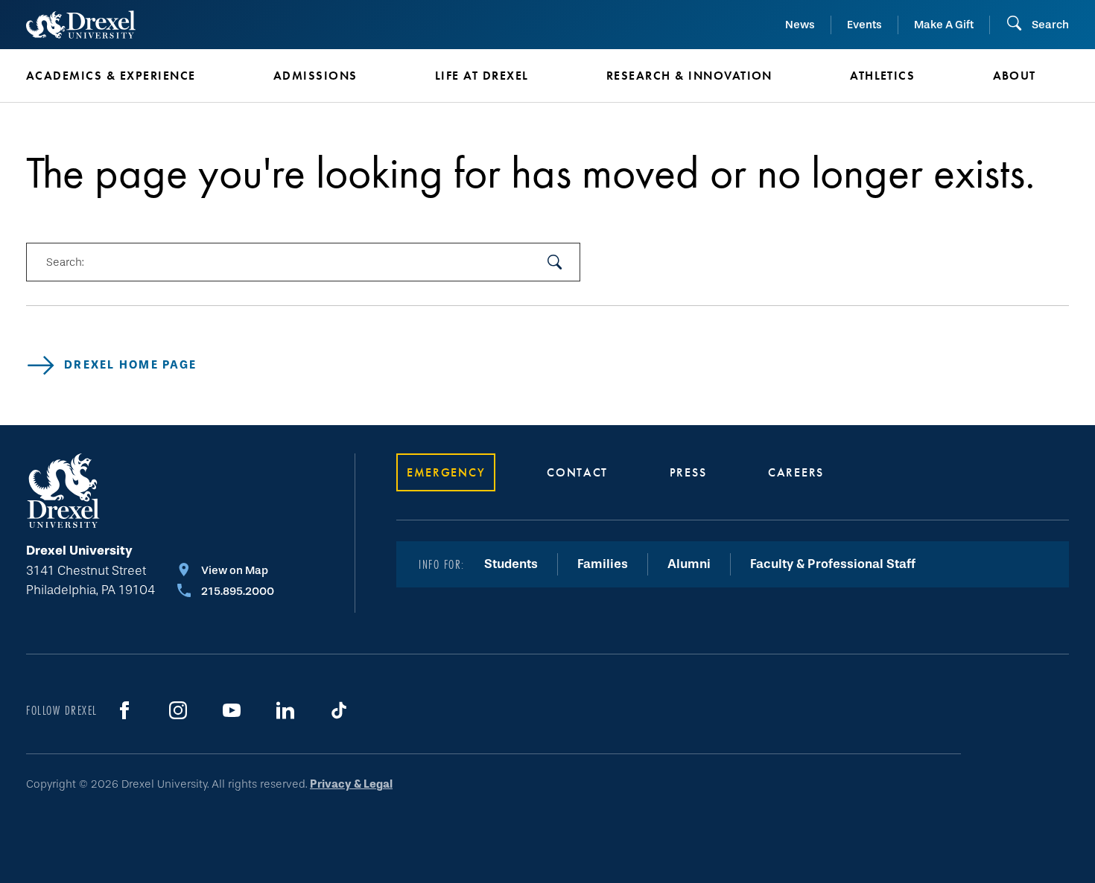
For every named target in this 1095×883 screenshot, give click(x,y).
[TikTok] (339, 710)
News (800, 24)
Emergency (446, 472)
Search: (64, 262)
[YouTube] (232, 710)
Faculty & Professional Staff (832, 564)
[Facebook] (124, 710)
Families (602, 564)
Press (688, 472)
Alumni (689, 564)
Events (864, 24)
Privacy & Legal (351, 784)
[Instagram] (178, 710)
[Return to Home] (81, 24)
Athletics (882, 75)
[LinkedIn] (285, 710)
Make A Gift (944, 24)
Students (511, 564)
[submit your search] (555, 262)
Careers (796, 472)
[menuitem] (127, 76)
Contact (577, 472)
